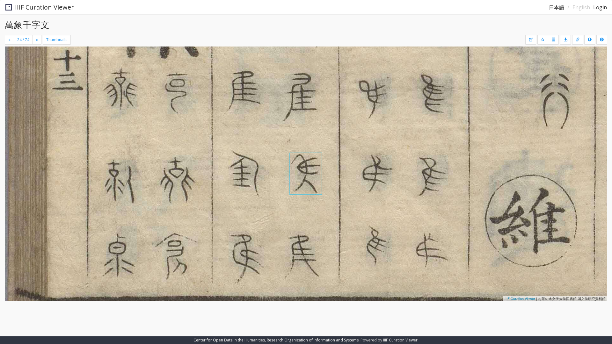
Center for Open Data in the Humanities (229, 340)
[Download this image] (565, 40)
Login (600, 7)
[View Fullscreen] (12, 73)
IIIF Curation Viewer (44, 7)
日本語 (556, 7)
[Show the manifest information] (589, 40)
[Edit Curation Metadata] (530, 40)
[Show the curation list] (553, 40)
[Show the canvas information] (577, 40)
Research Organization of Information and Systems (313, 340)
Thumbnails (56, 39)
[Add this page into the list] (542, 40)
